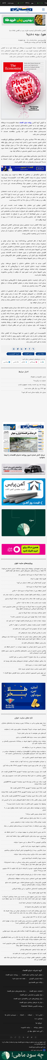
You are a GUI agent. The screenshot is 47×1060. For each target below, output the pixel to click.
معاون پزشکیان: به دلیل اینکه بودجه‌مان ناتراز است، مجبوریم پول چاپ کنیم (24, 777)
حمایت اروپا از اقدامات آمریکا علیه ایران (34, 858)
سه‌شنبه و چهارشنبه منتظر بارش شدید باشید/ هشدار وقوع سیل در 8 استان (25, 809)
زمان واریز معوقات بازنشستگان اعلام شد (34, 643)
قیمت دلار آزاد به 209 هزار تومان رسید (34, 917)
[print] (13, 349)
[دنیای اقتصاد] (21, 10)
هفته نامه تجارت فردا (18, 979)
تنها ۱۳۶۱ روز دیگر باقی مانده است (35, 388)
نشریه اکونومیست (13, 354)
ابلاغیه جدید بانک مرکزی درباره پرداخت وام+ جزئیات (30, 854)
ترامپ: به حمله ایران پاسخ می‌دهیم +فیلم (33, 818)
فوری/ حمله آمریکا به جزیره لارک (36, 587)
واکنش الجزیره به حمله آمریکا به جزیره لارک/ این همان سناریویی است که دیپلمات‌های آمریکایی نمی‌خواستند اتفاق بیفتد (24, 608)
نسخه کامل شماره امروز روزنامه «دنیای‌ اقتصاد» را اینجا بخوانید (24, 456)
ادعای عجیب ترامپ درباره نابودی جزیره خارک (32, 669)
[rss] (23, 1037)
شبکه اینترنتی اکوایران (35, 979)
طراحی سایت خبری (38, 1050)
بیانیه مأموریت (25, 1027)
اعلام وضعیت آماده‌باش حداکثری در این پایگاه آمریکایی (29, 889)
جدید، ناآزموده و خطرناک (38, 377)
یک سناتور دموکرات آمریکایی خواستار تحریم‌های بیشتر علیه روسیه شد (24, 661)
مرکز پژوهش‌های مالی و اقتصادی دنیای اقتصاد (27, 999)
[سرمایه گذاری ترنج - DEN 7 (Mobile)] (23, 20)
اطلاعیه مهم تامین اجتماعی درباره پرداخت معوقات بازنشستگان (27, 879)
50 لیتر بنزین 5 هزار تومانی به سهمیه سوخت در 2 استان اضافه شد (25, 832)
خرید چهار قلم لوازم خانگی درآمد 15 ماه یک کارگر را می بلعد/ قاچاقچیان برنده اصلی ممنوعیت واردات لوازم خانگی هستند (23, 938)
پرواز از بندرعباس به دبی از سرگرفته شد (34, 747)
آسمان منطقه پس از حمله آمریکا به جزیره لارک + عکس (29, 591)
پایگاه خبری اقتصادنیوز (35, 982)
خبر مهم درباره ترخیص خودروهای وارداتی (33, 949)
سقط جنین (40, 354)
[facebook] (29, 349)
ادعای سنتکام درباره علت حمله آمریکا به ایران (32, 613)
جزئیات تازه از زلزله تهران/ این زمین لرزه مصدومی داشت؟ (28, 617)
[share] (19, 1037)
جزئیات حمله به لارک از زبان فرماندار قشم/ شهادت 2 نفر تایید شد (26, 875)
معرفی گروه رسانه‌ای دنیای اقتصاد (32, 975)
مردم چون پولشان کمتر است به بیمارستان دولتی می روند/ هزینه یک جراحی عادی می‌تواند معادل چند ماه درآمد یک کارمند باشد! (24, 912)
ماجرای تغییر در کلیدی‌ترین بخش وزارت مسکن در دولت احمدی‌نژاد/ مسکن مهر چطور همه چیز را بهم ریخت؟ (25, 863)
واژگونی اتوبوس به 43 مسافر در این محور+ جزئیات (30, 842)
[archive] (11, 1037)
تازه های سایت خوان (24, 718)
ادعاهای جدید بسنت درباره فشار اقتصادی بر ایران (31, 737)
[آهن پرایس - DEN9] (23, 491)
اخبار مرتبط (24, 371)
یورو (23, 3)
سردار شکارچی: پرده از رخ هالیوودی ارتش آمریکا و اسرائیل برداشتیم (25, 850)
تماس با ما (39, 1015)
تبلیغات (30, 1015)
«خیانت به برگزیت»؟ (39, 381)
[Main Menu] (43, 9)
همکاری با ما (38, 1019)
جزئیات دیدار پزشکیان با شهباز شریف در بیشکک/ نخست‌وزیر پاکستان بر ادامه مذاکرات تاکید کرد (24, 742)
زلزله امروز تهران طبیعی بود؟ (37, 893)
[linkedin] (21, 349)
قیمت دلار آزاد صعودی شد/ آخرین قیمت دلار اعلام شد (29, 629)
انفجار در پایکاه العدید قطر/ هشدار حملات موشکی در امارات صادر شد (24, 595)
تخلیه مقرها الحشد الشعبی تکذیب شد (34, 758)
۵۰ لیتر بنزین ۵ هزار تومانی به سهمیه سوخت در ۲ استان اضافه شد (25, 647)
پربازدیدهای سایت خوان (23, 563)
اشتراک (22, 1015)
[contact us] (15, 1037)
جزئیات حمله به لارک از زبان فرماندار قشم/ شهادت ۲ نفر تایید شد (26, 621)
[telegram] (17, 349)
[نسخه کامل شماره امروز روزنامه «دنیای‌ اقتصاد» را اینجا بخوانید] (23, 437)
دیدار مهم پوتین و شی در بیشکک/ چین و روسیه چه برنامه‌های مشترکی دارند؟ (24, 724)
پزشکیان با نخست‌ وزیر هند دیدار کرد (34, 927)
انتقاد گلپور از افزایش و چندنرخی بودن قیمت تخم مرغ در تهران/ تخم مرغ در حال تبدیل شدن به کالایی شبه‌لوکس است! (24, 922)
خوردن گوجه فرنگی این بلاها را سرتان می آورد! (31, 583)
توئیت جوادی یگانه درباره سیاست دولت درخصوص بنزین (28, 822)
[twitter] (25, 349)
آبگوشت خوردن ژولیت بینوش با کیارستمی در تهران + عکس (27, 625)
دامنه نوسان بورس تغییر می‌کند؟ (36, 814)
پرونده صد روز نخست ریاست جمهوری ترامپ (32, 385)
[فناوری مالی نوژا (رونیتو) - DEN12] (23, 696)
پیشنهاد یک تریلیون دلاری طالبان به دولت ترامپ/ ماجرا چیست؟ (26, 804)
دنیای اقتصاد (28, 354)
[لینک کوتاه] (33, 349)
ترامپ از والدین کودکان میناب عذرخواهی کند (32, 633)
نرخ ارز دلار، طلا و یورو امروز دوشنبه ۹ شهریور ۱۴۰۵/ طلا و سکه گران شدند (24, 767)
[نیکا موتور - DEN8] (23, 469)
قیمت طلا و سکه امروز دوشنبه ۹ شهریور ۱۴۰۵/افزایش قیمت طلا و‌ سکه (24, 796)
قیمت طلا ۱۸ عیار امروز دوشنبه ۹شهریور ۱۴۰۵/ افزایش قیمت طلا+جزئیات (23, 792)
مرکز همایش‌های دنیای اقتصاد (16, 991)
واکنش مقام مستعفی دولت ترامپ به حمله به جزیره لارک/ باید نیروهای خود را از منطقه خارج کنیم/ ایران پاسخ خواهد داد (24, 638)
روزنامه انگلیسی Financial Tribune (31, 1006)
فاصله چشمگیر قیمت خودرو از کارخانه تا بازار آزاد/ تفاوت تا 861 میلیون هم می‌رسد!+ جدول (24, 869)
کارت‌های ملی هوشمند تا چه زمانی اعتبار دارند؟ (31, 733)
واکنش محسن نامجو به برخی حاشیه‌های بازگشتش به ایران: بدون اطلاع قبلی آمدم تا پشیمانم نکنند (24, 652)
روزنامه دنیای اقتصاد (11, 975)
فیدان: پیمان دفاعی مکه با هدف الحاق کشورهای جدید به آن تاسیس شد (24, 800)
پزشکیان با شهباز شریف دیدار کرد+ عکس (33, 846)
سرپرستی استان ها (10, 1015)
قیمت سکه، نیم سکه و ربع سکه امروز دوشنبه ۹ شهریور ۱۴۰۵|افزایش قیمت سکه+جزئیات (25, 783)
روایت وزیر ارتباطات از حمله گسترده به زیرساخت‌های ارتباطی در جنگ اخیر (25, 827)
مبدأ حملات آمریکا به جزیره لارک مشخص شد (32, 575)
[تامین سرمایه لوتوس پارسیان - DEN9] (23, 522)
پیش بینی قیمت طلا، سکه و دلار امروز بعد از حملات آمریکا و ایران (25, 599)
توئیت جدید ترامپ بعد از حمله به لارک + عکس (31, 603)
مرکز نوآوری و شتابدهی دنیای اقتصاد (31, 995)
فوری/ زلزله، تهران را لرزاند (38, 579)
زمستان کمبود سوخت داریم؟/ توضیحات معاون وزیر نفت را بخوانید (25, 729)
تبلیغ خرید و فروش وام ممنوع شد (35, 907)
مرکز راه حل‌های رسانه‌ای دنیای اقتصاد (30, 1002)
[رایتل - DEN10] (23, 549)
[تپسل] (2, 167)
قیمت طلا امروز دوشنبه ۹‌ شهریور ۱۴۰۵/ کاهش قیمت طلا (28, 788)
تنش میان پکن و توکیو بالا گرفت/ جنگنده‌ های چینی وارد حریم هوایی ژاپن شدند (24, 932)
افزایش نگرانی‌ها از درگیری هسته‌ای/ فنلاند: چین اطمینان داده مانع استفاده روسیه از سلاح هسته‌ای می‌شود (25, 884)
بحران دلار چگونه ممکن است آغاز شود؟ (34, 392)
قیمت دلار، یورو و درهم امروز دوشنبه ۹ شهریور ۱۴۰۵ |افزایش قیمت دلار (23, 772)
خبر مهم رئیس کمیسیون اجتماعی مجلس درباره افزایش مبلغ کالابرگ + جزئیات (24, 674)
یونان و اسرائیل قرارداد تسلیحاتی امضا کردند (32, 903)
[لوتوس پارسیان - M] (23, 1055)
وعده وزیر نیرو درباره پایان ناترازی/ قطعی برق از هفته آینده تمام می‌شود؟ (26, 837)
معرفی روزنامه (38, 1027)
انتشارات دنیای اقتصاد (35, 991)
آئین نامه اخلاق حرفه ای (35, 1031)
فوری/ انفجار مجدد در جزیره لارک (35, 665)
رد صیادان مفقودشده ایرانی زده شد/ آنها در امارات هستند (28, 762)
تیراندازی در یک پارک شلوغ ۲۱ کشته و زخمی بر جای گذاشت (27, 657)
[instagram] (35, 1037)
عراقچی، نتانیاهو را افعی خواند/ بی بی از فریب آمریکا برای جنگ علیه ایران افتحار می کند (25, 958)
